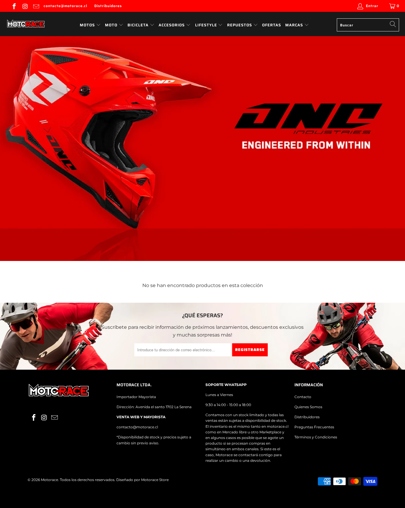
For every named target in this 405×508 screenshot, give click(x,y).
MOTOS (87, 25)
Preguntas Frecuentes (314, 427)
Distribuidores (108, 6)
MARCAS (294, 25)
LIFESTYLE (206, 25)
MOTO (111, 25)
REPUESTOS (240, 25)
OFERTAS (271, 25)
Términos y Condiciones (315, 437)
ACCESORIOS (172, 25)
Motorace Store (155, 479)
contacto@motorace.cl (65, 6)
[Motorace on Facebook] (13, 6)
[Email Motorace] (35, 6)
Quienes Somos (308, 407)
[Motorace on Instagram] (24, 6)
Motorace (49, 479)
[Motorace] (26, 24)
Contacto (302, 397)
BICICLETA (138, 25)
